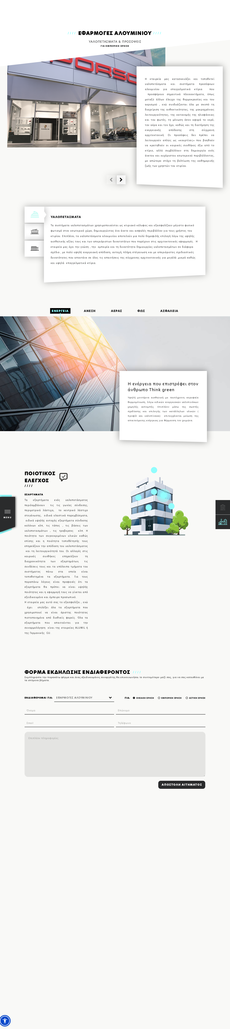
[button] (121, 179)
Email (30, 723)
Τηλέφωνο (124, 723)
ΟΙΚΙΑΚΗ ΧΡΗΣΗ (145, 698)
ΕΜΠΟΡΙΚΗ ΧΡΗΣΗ (171, 698)
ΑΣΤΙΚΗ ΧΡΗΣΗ (197, 698)
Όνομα (31, 710)
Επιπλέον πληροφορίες (43, 738)
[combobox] (84, 698)
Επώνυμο (124, 710)
